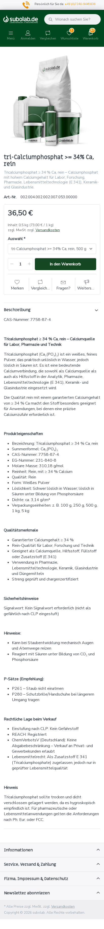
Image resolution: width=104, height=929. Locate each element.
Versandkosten (48, 230)
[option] (52, 101)
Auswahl (15, 238)
